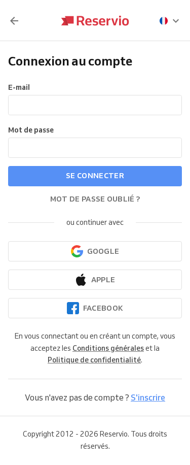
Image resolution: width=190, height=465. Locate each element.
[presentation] (170, 21)
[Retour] (14, 21)
